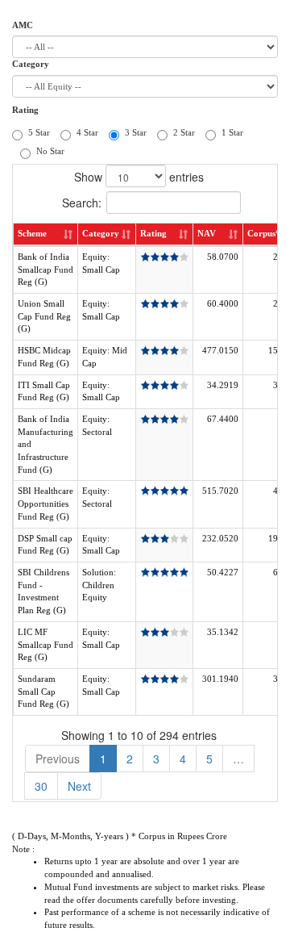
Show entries (139, 177)
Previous (57, 758)
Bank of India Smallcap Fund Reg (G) (45, 269)
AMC (22, 25)
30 (41, 786)
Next (79, 786)
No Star (50, 151)
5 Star (39, 132)
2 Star (184, 132)
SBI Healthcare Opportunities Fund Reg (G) (45, 503)
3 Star (136, 132)
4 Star (87, 132)
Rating (25, 110)
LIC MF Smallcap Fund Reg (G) (45, 644)
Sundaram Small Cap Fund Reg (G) (43, 691)
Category (30, 64)
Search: (82, 202)
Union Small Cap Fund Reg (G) (44, 316)
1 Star (232, 132)
